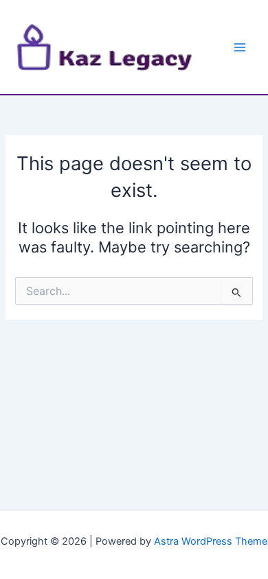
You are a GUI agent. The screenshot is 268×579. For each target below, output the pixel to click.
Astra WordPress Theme (210, 541)
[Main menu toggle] (239, 47)
